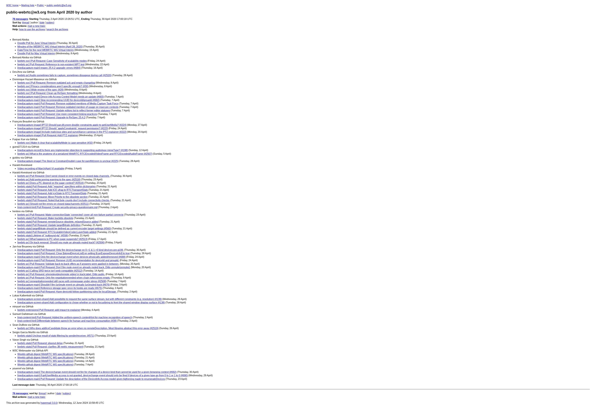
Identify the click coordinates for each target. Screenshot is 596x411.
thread (25, 22)
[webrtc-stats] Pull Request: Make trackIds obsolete (45, 218)
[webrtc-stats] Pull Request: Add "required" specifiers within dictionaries (56, 186)
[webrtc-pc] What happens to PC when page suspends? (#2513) (52, 239)
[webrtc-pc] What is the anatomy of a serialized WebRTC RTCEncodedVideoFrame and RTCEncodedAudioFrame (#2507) (84, 153)
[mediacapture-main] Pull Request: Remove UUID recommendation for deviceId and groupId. (68, 260)
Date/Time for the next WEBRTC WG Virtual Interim (45, 50)
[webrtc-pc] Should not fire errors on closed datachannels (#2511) (53, 204)
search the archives (57, 29)
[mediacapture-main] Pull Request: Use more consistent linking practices (57, 114)
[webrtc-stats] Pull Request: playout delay (40, 343)
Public (40, 5)
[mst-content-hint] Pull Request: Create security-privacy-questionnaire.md (57, 207)
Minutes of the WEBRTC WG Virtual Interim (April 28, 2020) (50, 46)
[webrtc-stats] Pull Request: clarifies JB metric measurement (50, 346)
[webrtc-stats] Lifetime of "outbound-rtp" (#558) (42, 235)
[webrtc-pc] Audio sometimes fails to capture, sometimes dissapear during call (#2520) (64, 75)
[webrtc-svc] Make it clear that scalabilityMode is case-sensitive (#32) (55, 142)
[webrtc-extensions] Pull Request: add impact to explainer (48, 310)
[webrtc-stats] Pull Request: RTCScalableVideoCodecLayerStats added (56, 232)
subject (50, 22)
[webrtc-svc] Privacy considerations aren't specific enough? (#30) (52, 86)
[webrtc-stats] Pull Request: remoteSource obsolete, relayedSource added (58, 221)
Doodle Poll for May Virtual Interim (36, 53)
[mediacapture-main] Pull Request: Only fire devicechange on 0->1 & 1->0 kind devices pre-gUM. (70, 250)
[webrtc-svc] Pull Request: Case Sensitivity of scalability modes (52, 61)
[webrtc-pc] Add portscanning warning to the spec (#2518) (48, 179)
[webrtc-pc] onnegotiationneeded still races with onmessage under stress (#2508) (61, 281)
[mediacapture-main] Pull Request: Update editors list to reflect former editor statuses (63, 110)
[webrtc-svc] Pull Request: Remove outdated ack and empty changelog (56, 82)
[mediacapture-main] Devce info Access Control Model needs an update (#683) (60, 96)
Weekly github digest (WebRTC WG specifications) (45, 354)
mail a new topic (36, 26)
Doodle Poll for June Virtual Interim (36, 43)
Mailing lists (27, 5)
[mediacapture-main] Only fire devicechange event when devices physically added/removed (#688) (71, 257)
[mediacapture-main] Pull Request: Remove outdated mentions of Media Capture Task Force (68, 103)
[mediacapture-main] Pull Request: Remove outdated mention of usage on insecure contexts (67, 107)
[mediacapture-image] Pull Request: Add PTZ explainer (47, 135)
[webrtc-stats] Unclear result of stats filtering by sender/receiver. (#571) (55, 335)
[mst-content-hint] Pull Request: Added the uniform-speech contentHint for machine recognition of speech (74, 317)
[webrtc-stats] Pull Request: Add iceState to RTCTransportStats (51, 193)
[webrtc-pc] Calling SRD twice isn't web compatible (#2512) (49, 270)
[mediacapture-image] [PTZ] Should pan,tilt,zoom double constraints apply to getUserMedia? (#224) (71, 125)
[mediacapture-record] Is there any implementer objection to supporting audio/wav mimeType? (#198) (72, 150)
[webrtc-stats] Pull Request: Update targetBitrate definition (49, 225)
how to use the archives (32, 29)
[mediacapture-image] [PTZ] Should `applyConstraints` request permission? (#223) (62, 128)
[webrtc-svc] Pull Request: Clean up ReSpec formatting (47, 93)
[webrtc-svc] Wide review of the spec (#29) (40, 89)
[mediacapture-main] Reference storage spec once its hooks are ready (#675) (59, 288)
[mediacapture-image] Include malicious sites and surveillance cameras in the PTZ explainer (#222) (71, 132)
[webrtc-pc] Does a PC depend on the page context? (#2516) (50, 183)
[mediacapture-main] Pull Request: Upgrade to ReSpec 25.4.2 (51, 117)
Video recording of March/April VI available (40, 168)
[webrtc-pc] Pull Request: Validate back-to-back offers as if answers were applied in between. (68, 264)
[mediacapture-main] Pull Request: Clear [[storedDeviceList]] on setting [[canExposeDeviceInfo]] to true (73, 253)
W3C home (12, 5)
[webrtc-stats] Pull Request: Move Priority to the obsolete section (52, 197)
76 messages (20, 19)
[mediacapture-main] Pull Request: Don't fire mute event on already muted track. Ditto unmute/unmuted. (73, 267)
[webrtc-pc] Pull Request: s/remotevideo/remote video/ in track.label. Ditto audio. (61, 274)
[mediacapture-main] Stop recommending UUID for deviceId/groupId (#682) (58, 100)
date (42, 22)
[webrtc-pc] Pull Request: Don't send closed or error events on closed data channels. (63, 176)
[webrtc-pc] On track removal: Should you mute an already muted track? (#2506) (61, 242)
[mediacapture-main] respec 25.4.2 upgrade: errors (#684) (49, 68)
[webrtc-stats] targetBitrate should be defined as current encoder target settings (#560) (64, 228)
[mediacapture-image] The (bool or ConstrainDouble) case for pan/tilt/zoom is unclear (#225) (67, 161)
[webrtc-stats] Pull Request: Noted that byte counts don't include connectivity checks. (63, 200)
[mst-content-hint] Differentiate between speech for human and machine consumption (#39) (67, 320)
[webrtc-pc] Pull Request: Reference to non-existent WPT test (50, 64)
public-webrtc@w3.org (59, 5)
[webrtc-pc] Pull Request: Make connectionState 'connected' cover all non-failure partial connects (70, 214)
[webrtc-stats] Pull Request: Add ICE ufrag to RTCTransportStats (52, 190)
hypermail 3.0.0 (49, 403)
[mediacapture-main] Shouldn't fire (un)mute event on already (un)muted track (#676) (63, 284)
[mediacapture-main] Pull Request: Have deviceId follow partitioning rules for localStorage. (67, 291)
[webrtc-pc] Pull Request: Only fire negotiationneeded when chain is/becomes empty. (63, 277)
